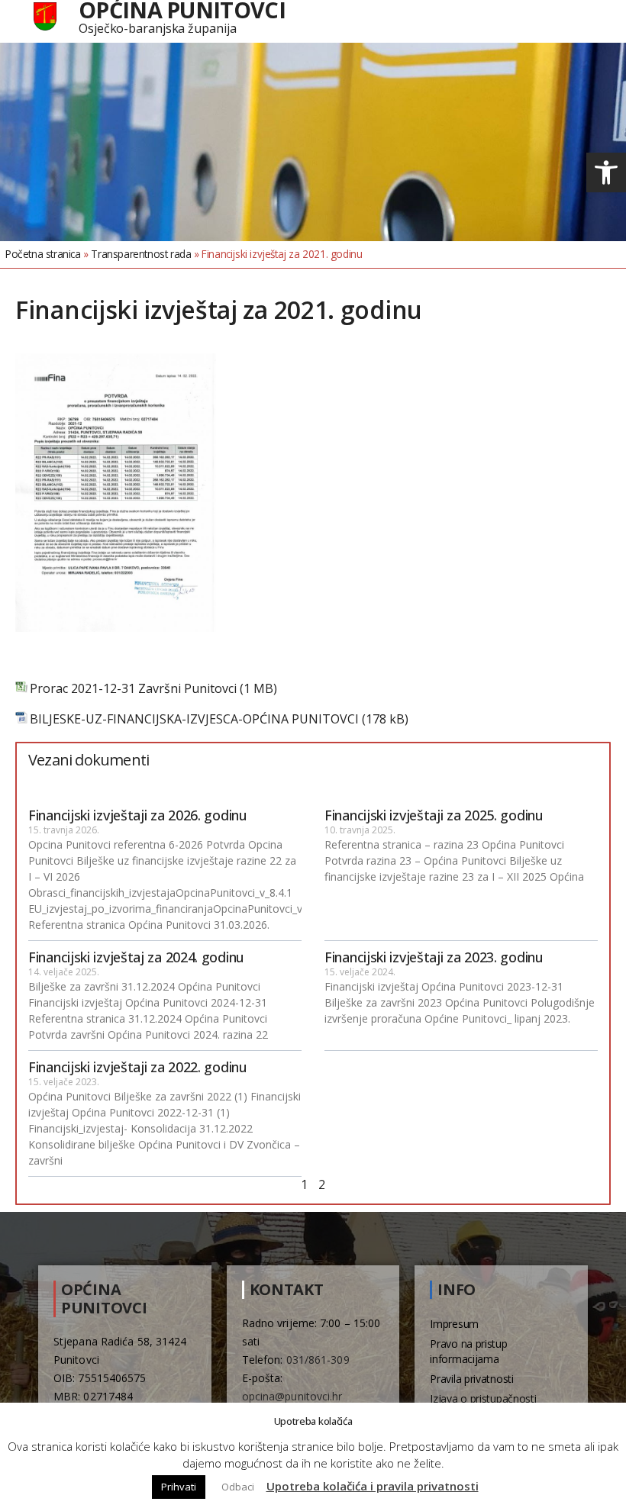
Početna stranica (43, 253)
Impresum (454, 1323)
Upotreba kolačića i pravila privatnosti (372, 1486)
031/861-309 (318, 1359)
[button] (606, 172)
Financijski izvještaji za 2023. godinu (434, 957)
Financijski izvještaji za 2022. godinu (137, 1067)
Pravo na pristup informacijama (468, 1351)
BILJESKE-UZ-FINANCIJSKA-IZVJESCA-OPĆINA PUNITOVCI (194, 719)
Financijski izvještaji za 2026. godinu (137, 815)
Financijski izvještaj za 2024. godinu (136, 957)
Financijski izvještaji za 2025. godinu (434, 815)
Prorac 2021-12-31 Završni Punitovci (133, 689)
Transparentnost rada (141, 253)
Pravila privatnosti (471, 1378)
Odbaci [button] (237, 1487)
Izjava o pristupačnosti (483, 1398)
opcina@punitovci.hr (292, 1396)
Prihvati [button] (178, 1487)
